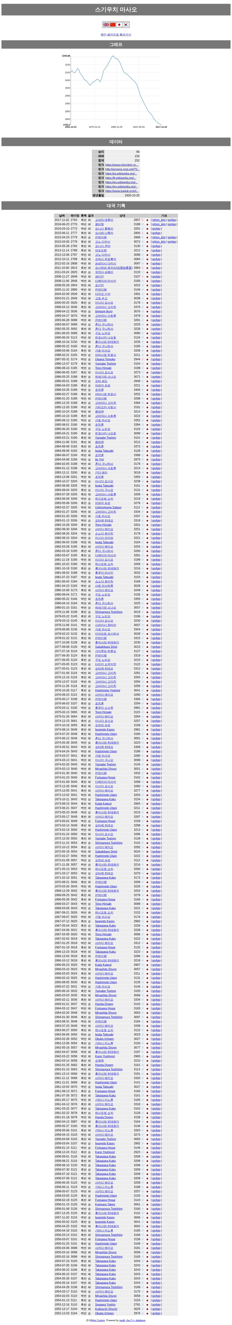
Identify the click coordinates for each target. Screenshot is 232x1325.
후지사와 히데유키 (107, 341)
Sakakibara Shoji (106, 646)
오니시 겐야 (102, 246)
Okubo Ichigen (104, 1038)
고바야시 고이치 (105, 307)
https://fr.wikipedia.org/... (120, 178)
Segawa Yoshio (105, 1304)
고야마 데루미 (104, 219)
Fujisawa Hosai (105, 777)
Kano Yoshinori (105, 1056)
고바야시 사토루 (105, 315)
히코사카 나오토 (105, 337)
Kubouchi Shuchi (106, 1308)
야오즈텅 (101, 250)
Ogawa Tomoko (105, 359)
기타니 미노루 (104, 1043)
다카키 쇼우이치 (105, 664)
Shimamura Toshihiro (109, 611)
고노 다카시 (102, 241)
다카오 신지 (102, 293)
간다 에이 (101, 472)
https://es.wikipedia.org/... (121, 182)
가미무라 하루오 (105, 651)
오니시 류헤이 (104, 228)
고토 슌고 (101, 298)
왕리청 (99, 224)
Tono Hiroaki (103, 368)
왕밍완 (99, 411)
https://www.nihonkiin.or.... (121, 164)
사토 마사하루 (104, 585)
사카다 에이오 (104, 529)
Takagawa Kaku (105, 799)
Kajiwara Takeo (105, 1204)
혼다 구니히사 (104, 324)
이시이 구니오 (104, 490)
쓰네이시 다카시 (105, 263)
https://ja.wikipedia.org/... (121, 173)
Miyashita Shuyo (106, 768)
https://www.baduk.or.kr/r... (121, 191)
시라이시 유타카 (105, 625)
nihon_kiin (159, 219)
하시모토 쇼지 (104, 498)
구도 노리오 (102, 333)
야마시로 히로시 (105, 354)
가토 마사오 (102, 350)
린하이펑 (101, 237)
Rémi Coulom (98, 1320)
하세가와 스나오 (105, 376)
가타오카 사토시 (105, 407)
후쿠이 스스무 (104, 707)
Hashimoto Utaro (106, 733)
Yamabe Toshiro (105, 363)
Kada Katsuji (103, 803)
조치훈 (99, 389)
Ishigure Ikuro (104, 311)
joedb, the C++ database (132, 1320)
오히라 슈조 (102, 725)
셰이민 (99, 276)
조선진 (99, 285)
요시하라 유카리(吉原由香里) (113, 267)
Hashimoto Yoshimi (107, 690)
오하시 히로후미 (105, 259)
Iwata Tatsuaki (104, 450)
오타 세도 (101, 381)
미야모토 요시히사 (107, 633)
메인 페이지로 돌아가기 (116, 34)
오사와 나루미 (104, 233)
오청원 (99, 1060)
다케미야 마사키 (105, 280)
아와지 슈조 (102, 385)
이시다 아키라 (104, 537)
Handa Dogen (104, 1004)
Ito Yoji (99, 459)
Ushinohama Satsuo (108, 507)
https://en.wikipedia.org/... (121, 186)
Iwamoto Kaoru (105, 729)
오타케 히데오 (104, 520)
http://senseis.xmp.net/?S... (122, 169)
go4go (172, 219)
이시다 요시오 (104, 302)
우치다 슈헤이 (104, 272)
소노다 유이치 (104, 533)
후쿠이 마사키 (104, 572)
